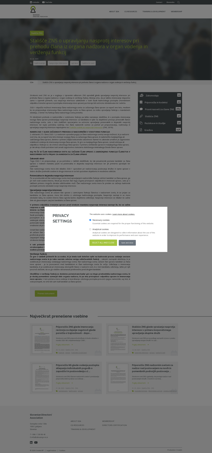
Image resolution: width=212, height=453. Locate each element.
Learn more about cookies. (123, 214)
